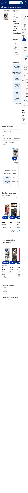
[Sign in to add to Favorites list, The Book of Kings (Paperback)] (15, 205)
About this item (7, 126)
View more (16, 54)
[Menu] (2, 3)
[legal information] (27, 18)
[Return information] (23, 37)
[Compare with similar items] (18, 143)
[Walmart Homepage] (6, 3)
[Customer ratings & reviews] (18, 286)
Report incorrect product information (11, 138)
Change (25, 69)
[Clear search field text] (18, 2)
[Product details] (18, 131)
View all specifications (18, 103)
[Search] (21, 3)
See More (10, 185)
